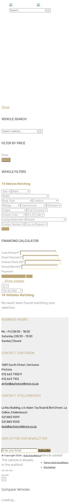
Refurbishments (21, 37)
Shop (13, 55)
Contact (15, 60)
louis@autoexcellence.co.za (19, 426)
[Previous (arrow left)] (3, 475)
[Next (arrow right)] (7, 475)
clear (29, 276)
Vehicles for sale (21, 22)
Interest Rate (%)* (13, 262)
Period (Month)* (11, 267)
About (13, 46)
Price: (5, 155)
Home (13, 18)
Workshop (16, 27)
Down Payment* (12, 257)
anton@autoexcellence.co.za (20, 383)
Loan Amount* (11, 252)
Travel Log (16, 41)
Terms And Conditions (56, 462)
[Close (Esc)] (3, 470)
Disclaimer (50, 467)
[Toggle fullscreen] (7, 470)
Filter (6, 159)
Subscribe (44, 450)
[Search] (48, 10)
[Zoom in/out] (10, 470)
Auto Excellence (32, 455)
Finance (15, 32)
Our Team (24, 51)
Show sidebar (14, 281)
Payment (7, 271)
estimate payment (14, 276)
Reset (5, 229)
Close (6, 107)
